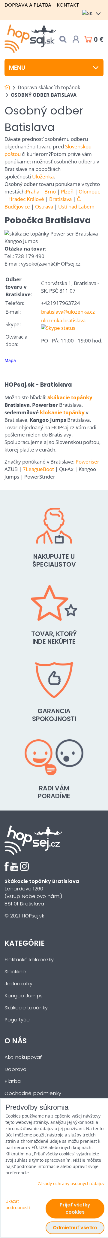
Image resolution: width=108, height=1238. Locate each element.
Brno (50, 191)
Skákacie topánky (69, 397)
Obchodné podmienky (32, 1093)
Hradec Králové (26, 199)
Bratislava (60, 199)
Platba (12, 1081)
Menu (17, 67)
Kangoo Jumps (23, 995)
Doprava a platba (27, 5)
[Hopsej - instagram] (24, 869)
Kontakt (68, 5)
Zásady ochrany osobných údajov (71, 1183)
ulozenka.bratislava (63, 320)
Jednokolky (18, 983)
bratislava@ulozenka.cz (68, 311)
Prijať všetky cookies (75, 1208)
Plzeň (67, 191)
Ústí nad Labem (76, 206)
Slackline (15, 971)
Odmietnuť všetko (75, 1227)
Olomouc (89, 191)
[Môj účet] (75, 39)
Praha (32, 191)
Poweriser (87, 461)
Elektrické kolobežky (29, 959)
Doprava (15, 1069)
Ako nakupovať (23, 1057)
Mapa (10, 360)
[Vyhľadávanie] (62, 39)
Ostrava (44, 206)
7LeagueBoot (38, 469)
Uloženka (43, 176)
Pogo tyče (17, 1019)
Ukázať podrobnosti (17, 1204)
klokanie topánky (62, 412)
